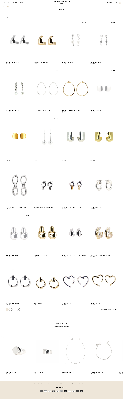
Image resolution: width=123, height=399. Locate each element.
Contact (57, 384)
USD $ (109, 2)
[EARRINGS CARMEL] (103, 185)
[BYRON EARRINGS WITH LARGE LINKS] (19, 185)
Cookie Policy (51, 384)
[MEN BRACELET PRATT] (104, 350)
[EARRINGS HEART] (75, 281)
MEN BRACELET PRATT (97, 372)
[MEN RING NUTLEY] (19, 350)
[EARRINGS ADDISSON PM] (19, 40)
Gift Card (81, 384)
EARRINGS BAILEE (39, 159)
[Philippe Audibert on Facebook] (57, 388)
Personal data (44, 384)
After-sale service (67, 384)
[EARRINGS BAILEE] (47, 137)
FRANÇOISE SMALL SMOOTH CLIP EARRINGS (74, 255)
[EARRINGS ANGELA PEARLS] (19, 88)
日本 (73, 384)
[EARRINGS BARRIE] (75, 137)
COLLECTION (6, 2)
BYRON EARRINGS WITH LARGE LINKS (16, 207)
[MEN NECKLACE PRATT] (75, 350)
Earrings (7, 6)
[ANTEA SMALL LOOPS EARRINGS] (47, 88)
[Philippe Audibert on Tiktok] (66, 388)
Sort (8, 17)
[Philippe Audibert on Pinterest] (60, 388)
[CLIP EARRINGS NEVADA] (19, 281)
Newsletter (86, 384)
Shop (76, 384)
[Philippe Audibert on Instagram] (63, 388)
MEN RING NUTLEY (11, 372)
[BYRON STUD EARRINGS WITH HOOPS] (47, 185)
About (15, 2)
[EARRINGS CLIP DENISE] (19, 233)
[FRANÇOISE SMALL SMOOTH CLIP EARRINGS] (75, 233)
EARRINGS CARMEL (95, 207)
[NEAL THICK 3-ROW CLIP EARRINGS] (103, 233)
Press (21, 2)
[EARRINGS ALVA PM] (75, 40)
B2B (61, 384)
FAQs (35, 384)
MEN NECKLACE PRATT (68, 372)
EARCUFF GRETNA (39, 372)
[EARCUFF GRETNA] (47, 350)
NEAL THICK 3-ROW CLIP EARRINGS (100, 255)
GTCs (39, 384)
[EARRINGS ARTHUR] (103, 88)
